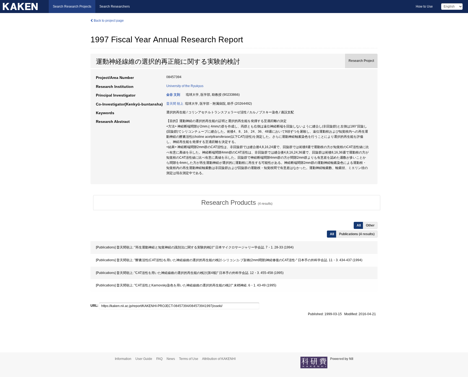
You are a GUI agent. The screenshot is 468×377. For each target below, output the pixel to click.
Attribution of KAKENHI (219, 359)
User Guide (143, 359)
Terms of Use (188, 359)
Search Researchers (114, 6)
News (171, 359)
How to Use (424, 6)
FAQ (159, 359)
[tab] (236, 202)
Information (123, 359)
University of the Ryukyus (184, 86)
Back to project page (108, 21)
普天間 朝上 (174, 104)
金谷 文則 (173, 95)
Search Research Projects (72, 6)
